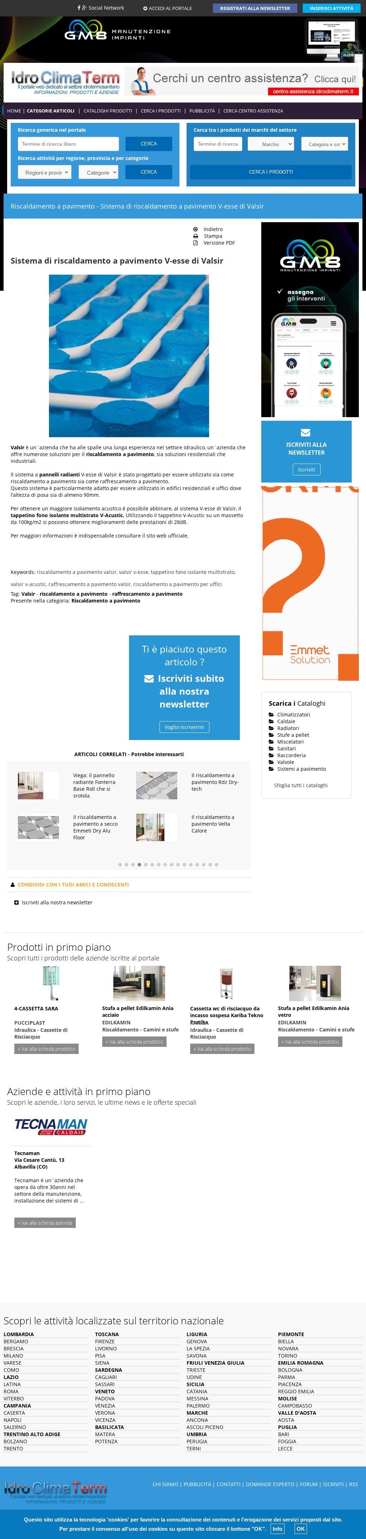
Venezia (105, 1405)
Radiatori (287, 728)
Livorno (106, 1348)
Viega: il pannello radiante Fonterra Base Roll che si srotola (94, 785)
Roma (11, 1391)
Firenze (105, 1341)
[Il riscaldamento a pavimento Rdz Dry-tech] (156, 784)
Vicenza (105, 1419)
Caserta (14, 1412)
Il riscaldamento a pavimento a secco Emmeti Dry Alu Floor (95, 827)
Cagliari (106, 1377)
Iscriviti (306, 469)
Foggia (287, 1441)
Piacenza (290, 1384)
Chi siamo (165, 1484)
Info (277, 1529)
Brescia (14, 1348)
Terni (194, 1448)
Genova (197, 1341)
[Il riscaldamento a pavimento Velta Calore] (156, 826)
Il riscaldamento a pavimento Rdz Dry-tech (215, 782)
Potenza (106, 1441)
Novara (288, 1348)
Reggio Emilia (296, 1391)
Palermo (198, 1405)
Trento (13, 1448)
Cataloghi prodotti (108, 111)
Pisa (100, 1355)
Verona (105, 1412)
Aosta (286, 1419)
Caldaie (285, 721)
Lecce (285, 1448)
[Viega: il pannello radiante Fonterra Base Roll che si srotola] (38, 784)
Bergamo (16, 1341)
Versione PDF (217, 242)
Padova (105, 1398)
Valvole (285, 762)
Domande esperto (270, 1484)
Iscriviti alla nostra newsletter (57, 902)
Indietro (211, 229)
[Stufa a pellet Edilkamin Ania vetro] (315, 982)
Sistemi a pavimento (301, 768)
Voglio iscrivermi (184, 727)
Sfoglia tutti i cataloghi (301, 785)
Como (11, 1369)
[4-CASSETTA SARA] (51, 982)
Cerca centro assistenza (253, 111)
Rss (353, 1484)
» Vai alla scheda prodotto (46, 1048)
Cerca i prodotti (161, 111)
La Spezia (198, 1348)
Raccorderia (291, 755)
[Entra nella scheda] (51, 1125)
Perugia (197, 1441)
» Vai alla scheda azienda (45, 1222)
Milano (13, 1355)
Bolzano (15, 1441)
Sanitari (286, 748)
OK (301, 1529)
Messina (197, 1398)
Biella (286, 1341)
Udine (194, 1377)
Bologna (290, 1369)
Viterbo (14, 1398)
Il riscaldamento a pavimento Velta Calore (213, 824)
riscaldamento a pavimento (120, 454)
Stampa (211, 236)
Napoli (12, 1419)
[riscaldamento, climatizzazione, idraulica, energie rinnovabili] (66, 81)
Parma (286, 1377)
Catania (197, 1391)
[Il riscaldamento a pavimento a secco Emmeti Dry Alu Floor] (38, 826)
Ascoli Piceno (205, 1427)
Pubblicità (202, 111)
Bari (283, 1434)
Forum (309, 1484)
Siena (102, 1362)
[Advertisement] (66, 676)
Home (14, 111)
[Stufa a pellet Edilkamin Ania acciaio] (139, 982)
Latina (12, 1384)
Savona (197, 1355)
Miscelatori (290, 741)
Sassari (105, 1384)
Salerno (15, 1427)
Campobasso (295, 1405)
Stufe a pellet (292, 734)
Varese (12, 1362)
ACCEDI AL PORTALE (170, 8)
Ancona (197, 1419)
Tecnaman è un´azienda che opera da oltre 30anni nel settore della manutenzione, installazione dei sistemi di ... (49, 1190)
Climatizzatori (293, 714)
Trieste (196, 1369)
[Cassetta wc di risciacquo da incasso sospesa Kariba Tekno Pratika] (227, 982)
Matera (105, 1434)
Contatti (229, 1484)
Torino (287, 1355)
